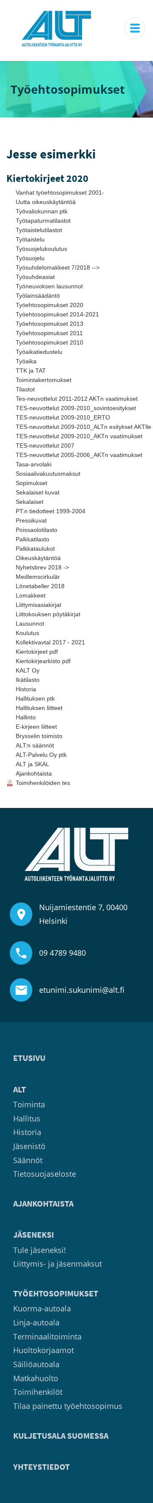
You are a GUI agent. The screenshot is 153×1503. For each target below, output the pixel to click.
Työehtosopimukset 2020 (49, 305)
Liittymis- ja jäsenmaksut (57, 1264)
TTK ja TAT (31, 370)
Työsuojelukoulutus (41, 248)
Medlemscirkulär (38, 576)
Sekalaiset (29, 501)
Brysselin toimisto (39, 736)
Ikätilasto (28, 679)
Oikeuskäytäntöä (38, 558)
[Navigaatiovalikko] (134, 28)
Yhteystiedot (41, 1467)
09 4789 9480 (62, 953)
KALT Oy (28, 670)
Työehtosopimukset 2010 (49, 342)
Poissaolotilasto (36, 529)
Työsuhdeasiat (35, 276)
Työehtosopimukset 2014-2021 (57, 314)
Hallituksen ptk (35, 698)
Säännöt (27, 1160)
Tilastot (25, 389)
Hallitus (26, 1118)
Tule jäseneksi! (39, 1250)
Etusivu (29, 1058)
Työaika (26, 361)
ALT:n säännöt (35, 745)
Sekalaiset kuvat (38, 492)
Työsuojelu (30, 258)
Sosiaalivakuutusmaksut (48, 473)
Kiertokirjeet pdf (37, 651)
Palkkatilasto (32, 539)
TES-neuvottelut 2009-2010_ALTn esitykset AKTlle (81, 426)
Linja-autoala (36, 1322)
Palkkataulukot (35, 548)
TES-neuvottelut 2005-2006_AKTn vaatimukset (79, 454)
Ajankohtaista (34, 773)
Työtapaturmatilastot (43, 220)
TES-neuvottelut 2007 (45, 445)
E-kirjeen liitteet (36, 726)
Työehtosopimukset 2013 (49, 323)
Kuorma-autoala (42, 1308)
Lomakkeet (30, 595)
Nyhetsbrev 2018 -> (42, 567)
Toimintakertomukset (43, 379)
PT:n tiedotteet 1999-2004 (50, 511)
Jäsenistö (29, 1146)
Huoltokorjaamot (43, 1350)
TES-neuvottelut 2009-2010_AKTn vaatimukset (79, 436)
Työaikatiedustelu (39, 351)
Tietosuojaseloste (44, 1174)
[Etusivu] (56, 28)
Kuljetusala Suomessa (60, 1436)
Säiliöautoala (36, 1364)
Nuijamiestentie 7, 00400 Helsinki (83, 914)
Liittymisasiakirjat (38, 604)
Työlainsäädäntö (38, 295)
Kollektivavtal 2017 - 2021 (50, 642)
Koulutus (27, 632)
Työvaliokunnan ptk (42, 211)
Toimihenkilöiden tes (43, 782)
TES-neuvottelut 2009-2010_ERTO (63, 417)
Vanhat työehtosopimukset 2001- (60, 192)
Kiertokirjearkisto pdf (43, 661)
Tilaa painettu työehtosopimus (67, 1406)
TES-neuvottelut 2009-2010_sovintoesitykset (76, 408)
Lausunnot (30, 623)
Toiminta (29, 1104)
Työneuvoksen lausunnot (49, 286)
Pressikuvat (31, 520)
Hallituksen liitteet (39, 707)
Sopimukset (31, 483)
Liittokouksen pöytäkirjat (48, 614)
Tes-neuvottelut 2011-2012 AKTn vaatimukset (77, 398)
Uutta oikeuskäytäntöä (46, 201)
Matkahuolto (35, 1378)
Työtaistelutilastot (39, 230)
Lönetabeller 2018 (40, 586)
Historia (26, 689)
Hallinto (26, 717)
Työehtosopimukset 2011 (49, 333)
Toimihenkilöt (37, 1392)
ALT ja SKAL (32, 764)
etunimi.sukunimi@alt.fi (82, 990)
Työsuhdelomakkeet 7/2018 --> (57, 267)
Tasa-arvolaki (33, 464)
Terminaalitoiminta (47, 1336)
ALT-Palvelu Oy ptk (41, 754)
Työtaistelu (30, 239)
